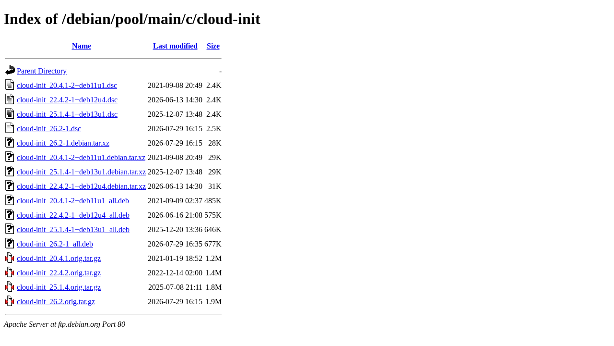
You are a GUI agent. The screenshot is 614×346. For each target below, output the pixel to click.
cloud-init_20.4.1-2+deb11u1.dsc (67, 85)
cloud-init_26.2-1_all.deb (55, 244)
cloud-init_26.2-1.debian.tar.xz (63, 143)
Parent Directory (42, 71)
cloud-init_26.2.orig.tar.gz (56, 301)
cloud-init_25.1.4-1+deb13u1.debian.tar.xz (81, 172)
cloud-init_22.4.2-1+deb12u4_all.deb (73, 215)
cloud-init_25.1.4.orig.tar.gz (59, 287)
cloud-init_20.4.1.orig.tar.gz (59, 258)
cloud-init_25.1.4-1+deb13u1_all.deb (73, 229)
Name (81, 46)
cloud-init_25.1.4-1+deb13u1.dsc (67, 114)
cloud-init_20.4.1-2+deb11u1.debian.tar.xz (81, 157)
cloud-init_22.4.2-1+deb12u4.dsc (67, 100)
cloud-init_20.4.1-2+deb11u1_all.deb (73, 201)
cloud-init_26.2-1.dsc (49, 128)
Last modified (175, 46)
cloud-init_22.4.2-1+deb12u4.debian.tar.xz (81, 186)
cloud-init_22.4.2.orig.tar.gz (59, 273)
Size (213, 46)
